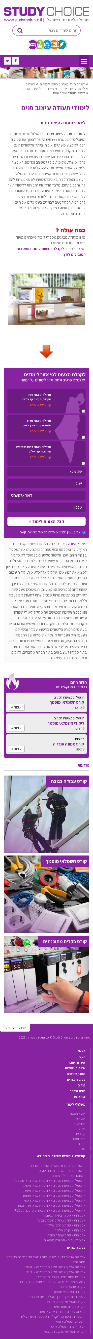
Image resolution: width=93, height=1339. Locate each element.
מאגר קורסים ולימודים (54, 84)
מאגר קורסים (76, 1074)
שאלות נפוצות (75, 1068)
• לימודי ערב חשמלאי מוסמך (66, 1326)
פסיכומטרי (78, 1139)
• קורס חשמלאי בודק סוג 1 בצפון (64, 1331)
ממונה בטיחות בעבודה (56, 1215)
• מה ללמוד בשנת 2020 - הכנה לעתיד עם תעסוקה (52, 1282)
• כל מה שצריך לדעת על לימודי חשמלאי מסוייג (54, 1267)
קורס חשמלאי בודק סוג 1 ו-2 (32, 1180)
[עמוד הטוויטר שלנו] (7, 61)
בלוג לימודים (76, 1079)
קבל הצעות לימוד (47, 521)
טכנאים (80, 1129)
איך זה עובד (76, 1062)
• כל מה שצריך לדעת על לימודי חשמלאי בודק (55, 1272)
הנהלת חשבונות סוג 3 (53, 1170)
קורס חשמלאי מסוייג (36, 1185)
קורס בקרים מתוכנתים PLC (32, 1210)
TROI (24, 1028)
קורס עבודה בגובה (59, 1235)
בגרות (81, 1144)
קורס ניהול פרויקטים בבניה (53, 1220)
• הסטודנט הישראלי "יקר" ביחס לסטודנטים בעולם (53, 1316)
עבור (17, 707)
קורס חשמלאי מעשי (37, 1190)
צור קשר (79, 1096)
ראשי (81, 1051)
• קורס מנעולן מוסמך (71, 1287)
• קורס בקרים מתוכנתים (69, 1306)
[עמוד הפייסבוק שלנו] (15, 61)
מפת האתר (77, 1091)
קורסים (30, 84)
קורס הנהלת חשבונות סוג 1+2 (48, 1165)
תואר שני (79, 1119)
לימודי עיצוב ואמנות (72, 88)
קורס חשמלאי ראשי (37, 1200)
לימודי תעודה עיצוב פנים (69, 93)
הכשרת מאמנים (54, 1240)
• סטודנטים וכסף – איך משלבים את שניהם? (57, 1297)
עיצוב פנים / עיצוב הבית (38, 88)
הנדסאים (79, 1124)
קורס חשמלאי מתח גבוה (34, 1205)
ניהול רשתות (61, 1175)
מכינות (80, 1149)
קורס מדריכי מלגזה (58, 1225)
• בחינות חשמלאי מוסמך (69, 1292)
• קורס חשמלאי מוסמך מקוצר (65, 1302)
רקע (82, 1056)
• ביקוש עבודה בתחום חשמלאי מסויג (61, 1311)
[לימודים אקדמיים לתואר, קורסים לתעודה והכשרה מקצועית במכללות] (46, 21)
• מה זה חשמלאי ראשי (70, 1321)
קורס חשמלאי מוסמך (36, 1195)
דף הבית (79, 84)
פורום (81, 1085)
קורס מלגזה (63, 1230)
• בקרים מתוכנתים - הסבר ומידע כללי (60, 1277)
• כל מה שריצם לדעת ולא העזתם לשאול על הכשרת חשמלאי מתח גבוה (45, 1259)
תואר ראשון (77, 1114)
